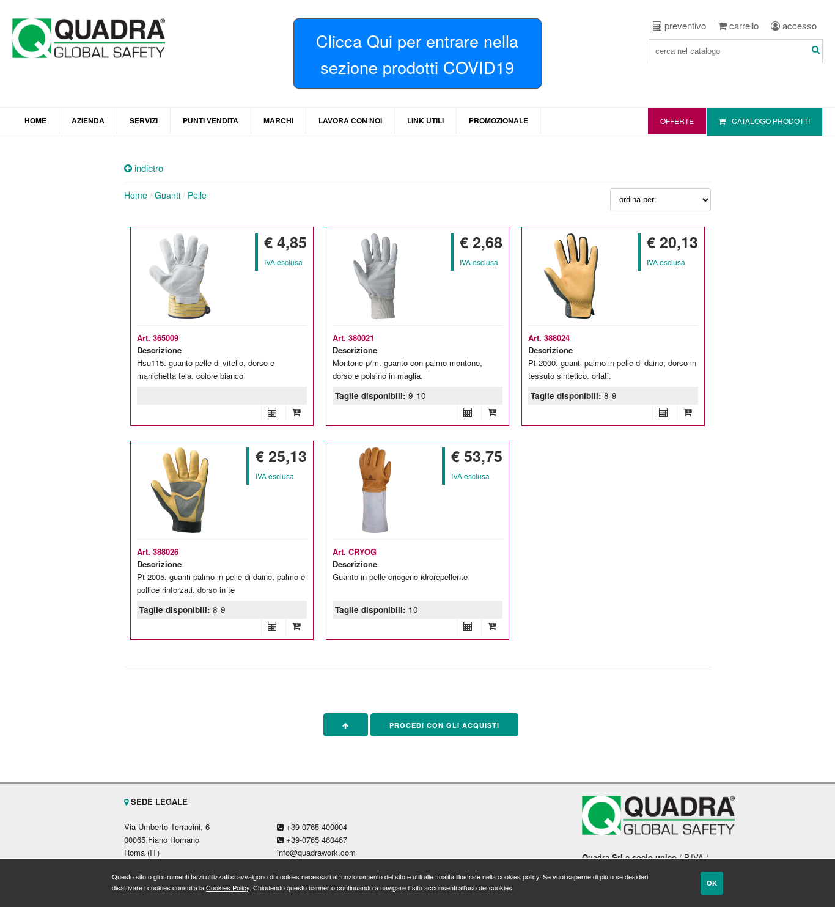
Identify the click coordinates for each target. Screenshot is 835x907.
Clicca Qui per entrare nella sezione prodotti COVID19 (417, 54)
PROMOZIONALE (498, 120)
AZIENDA (88, 120)
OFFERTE (677, 121)
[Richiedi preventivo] (272, 411)
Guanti (167, 195)
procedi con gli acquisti (444, 725)
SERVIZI (144, 120)
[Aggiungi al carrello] (296, 411)
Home (135, 195)
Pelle (197, 195)
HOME (35, 120)
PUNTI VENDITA (210, 120)
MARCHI (278, 120)
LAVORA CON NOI (350, 120)
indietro (147, 167)
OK (712, 882)
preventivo (684, 25)
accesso (798, 25)
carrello (743, 25)
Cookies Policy (227, 887)
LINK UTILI (425, 120)
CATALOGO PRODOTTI (771, 121)
